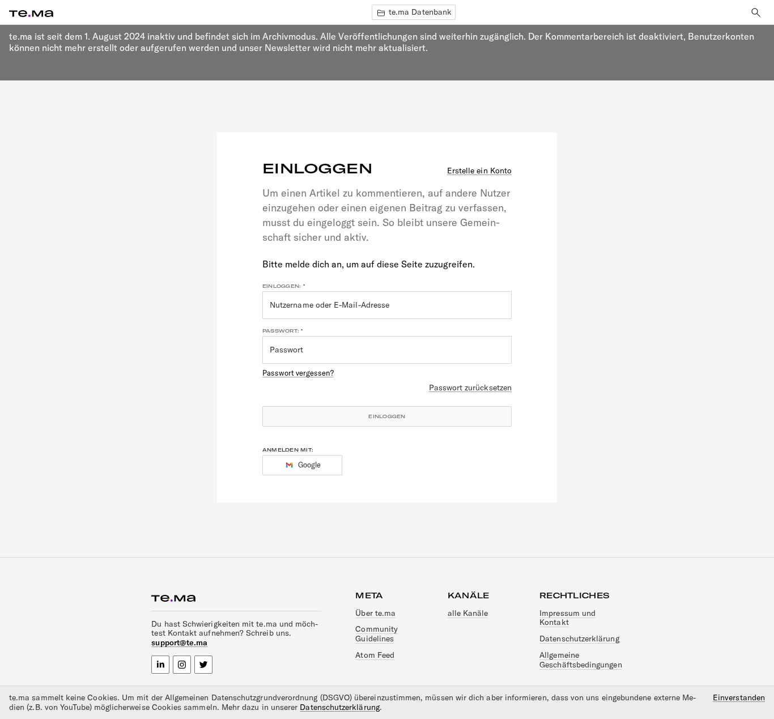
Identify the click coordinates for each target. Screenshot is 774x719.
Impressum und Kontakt (567, 618)
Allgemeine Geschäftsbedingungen (580, 660)
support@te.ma (179, 642)
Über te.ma (375, 613)
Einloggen (386, 416)
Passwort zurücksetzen (470, 388)
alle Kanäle (468, 613)
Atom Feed (374, 655)
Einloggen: (281, 286)
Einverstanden (739, 698)
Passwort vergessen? (298, 372)
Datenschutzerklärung (579, 638)
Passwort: (280, 331)
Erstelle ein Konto (479, 171)
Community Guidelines (376, 634)
